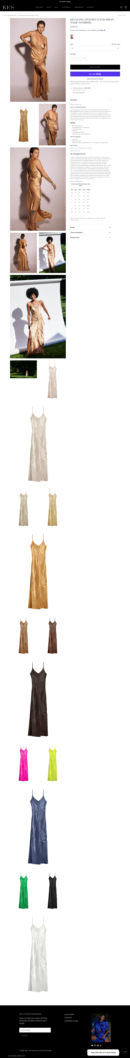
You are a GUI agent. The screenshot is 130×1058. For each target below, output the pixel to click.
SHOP (49, 7)
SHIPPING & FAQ (71, 1021)
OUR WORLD (66, 7)
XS (72, 48)
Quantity (73, 54)
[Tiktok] (100, 1045)
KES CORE (39, 7)
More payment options (95, 79)
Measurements (90, 237)
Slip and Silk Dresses (11, 15)
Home (4, 15)
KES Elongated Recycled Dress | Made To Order (27, 15)
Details (90, 227)
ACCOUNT (90, 7)
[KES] (8, 7)
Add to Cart (95, 67)
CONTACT (68, 1018)
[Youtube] (92, 1045)
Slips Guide (79, 181)
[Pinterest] (98, 1045)
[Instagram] (95, 1045)
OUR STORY (69, 1014)
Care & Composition (90, 232)
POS (29, 1050)
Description (90, 100)
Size (71, 44)
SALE (56, 7)
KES (26, 1050)
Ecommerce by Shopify (43, 1050)
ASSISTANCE (79, 7)
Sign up (24, 1035)
